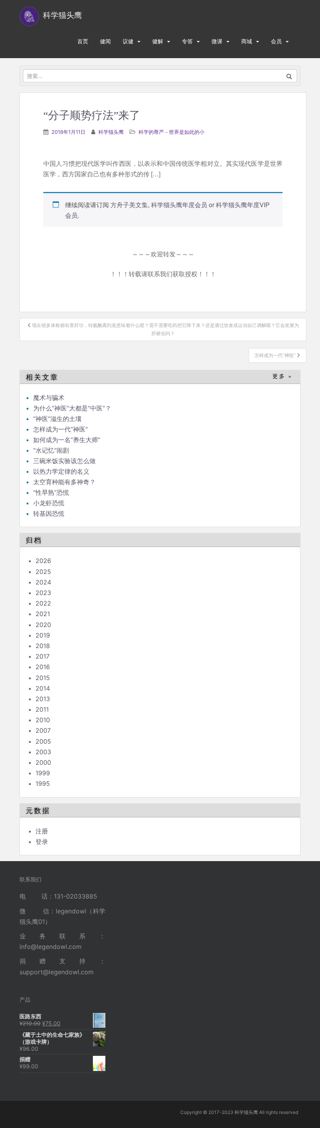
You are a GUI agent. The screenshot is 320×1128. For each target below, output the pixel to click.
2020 (43, 625)
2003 (43, 752)
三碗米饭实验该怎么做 (64, 461)
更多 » (282, 376)
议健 (128, 41)
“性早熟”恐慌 (51, 492)
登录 (42, 842)
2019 (43, 635)
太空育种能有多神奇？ (64, 482)
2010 (43, 720)
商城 (246, 41)
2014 (43, 688)
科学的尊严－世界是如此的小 (171, 132)
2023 (43, 593)
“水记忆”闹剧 (51, 450)
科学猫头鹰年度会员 (179, 204)
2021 (43, 614)
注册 (42, 831)
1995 (43, 783)
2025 (43, 572)
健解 (157, 41)
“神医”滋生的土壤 (57, 419)
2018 (43, 646)
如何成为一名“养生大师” (66, 440)
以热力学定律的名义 (61, 471)
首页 (82, 41)
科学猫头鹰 (111, 132)
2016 (43, 667)
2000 (43, 762)
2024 (43, 582)
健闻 (105, 41)
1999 (43, 773)
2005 (43, 741)
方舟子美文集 (129, 204)
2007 (43, 730)
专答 (187, 41)
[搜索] (289, 75)
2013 (43, 699)
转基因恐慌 (48, 513)
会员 (276, 41)
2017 (43, 656)
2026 (43, 561)
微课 (217, 41)
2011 (42, 709)
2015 (43, 678)
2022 (43, 603)
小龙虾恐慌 (48, 503)
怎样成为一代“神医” (60, 429)
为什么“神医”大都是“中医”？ (72, 408)
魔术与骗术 (48, 397)
